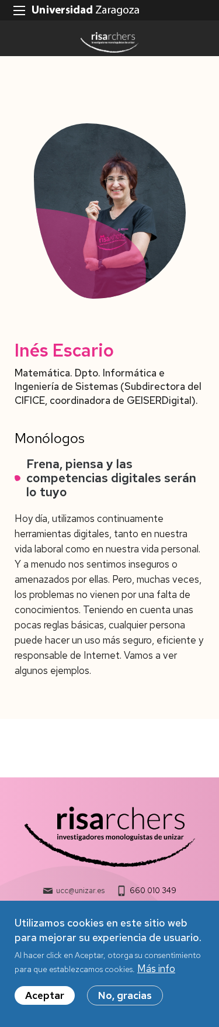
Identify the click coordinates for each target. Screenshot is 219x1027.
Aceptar (44, 995)
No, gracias (125, 995)
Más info (156, 968)
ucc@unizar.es (80, 890)
